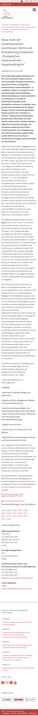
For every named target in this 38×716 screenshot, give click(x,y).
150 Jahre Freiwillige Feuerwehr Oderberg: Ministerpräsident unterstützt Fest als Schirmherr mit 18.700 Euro (18, 657)
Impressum (6, 713)
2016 (3, 516)
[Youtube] (15, 682)
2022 (26, 510)
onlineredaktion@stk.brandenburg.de (16, 588)
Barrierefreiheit (22, 713)
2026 (3, 510)
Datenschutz (33, 713)
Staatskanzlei (14, 25)
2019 (14, 513)
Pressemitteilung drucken (14, 501)
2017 (26, 513)
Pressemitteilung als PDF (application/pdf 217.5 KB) (12, 495)
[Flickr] (11, 682)
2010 (9, 519)
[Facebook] (2, 682)
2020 (9, 513)
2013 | (20, 516)
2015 (9, 516)
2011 (3, 519)
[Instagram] (7, 682)
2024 (14, 510)
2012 (26, 516)
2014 (14, 516)
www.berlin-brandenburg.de (20, 487)
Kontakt (14, 713)
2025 (9, 510)
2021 (3, 513)
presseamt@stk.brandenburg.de (20, 578)
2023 (20, 510)
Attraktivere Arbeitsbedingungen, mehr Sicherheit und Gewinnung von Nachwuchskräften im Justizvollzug (16, 635)
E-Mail (3, 545)
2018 (20, 513)
